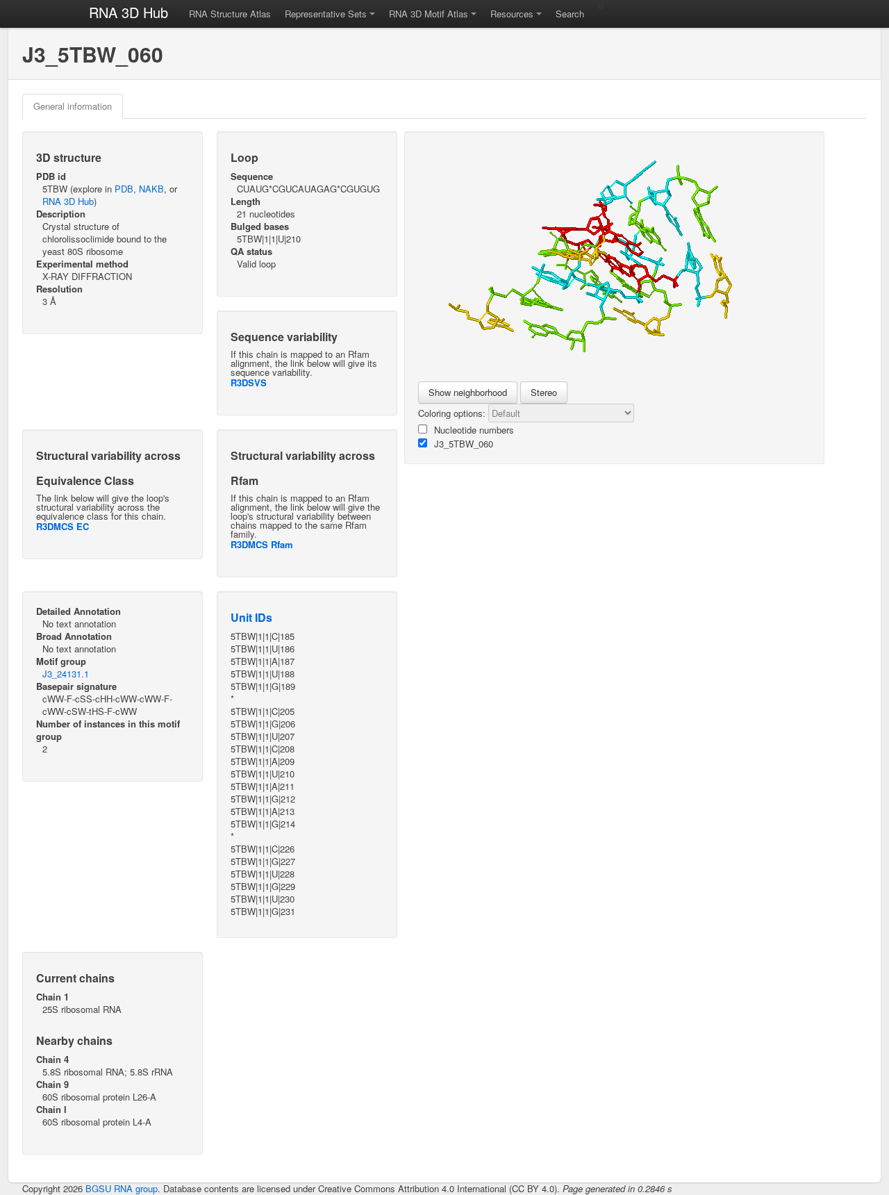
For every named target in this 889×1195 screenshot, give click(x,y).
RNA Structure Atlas (230, 13)
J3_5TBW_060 (463, 443)
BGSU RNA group (121, 1188)
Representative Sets (326, 13)
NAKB (151, 188)
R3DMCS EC (62, 526)
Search (570, 13)
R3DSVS (249, 382)
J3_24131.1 (65, 673)
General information (72, 106)
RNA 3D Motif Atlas (428, 13)
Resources (511, 13)
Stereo (544, 392)
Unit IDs (251, 617)
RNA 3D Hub (128, 12)
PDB (124, 188)
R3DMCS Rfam (262, 544)
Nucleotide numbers (474, 429)
